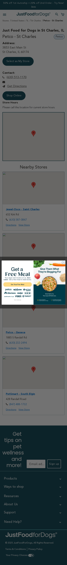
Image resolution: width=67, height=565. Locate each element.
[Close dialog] (63, 262)
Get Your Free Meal (17, 284)
